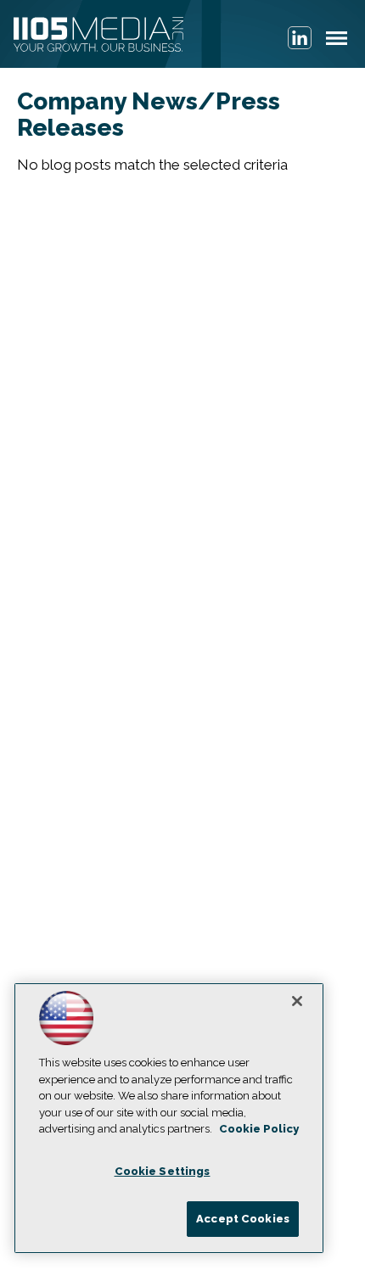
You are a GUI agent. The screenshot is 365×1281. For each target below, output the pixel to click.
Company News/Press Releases (148, 114)
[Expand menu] (336, 42)
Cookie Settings (163, 1171)
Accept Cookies (242, 1218)
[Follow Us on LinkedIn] (300, 37)
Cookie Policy (259, 1128)
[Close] (297, 1001)
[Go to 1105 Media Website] (98, 35)
